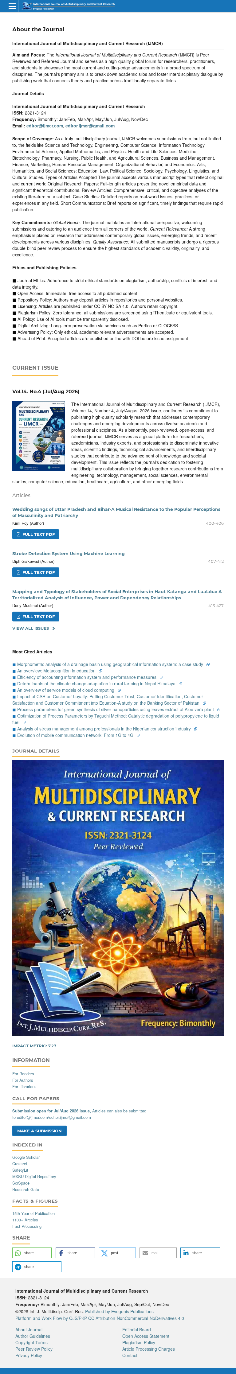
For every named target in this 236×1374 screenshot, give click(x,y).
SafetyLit (20, 1170)
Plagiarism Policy (138, 1342)
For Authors (22, 1080)
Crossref (19, 1163)
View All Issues (30, 628)
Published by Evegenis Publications (119, 1311)
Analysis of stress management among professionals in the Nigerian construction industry (104, 729)
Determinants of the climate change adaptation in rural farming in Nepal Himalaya (97, 683)
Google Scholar (26, 1157)
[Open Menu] (12, 6)
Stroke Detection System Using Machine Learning (68, 553)
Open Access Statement (145, 1336)
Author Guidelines (32, 1336)
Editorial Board (136, 1329)
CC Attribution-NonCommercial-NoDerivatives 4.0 (136, 1318)
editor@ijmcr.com (44, 126)
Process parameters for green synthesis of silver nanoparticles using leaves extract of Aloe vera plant (116, 709)
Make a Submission (39, 1130)
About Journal (28, 1329)
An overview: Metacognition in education (57, 671)
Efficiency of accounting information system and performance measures (87, 677)
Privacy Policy (28, 1355)
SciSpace (21, 1183)
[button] (32, 1252)
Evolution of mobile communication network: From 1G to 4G (76, 735)
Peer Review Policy (34, 1349)
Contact (129, 1355)
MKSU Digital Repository (34, 1176)
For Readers (23, 1073)
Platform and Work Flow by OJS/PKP (51, 1318)
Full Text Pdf (38, 534)
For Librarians (24, 1086)
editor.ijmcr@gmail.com (90, 126)
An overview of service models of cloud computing (66, 690)
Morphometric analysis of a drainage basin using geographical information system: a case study (110, 664)
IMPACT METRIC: (34, 1045)
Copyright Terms (31, 1342)
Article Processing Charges (148, 1349)
